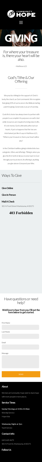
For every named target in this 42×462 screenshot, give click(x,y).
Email (4, 343)
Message (5, 353)
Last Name (6, 332)
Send (21, 374)
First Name (6, 323)
